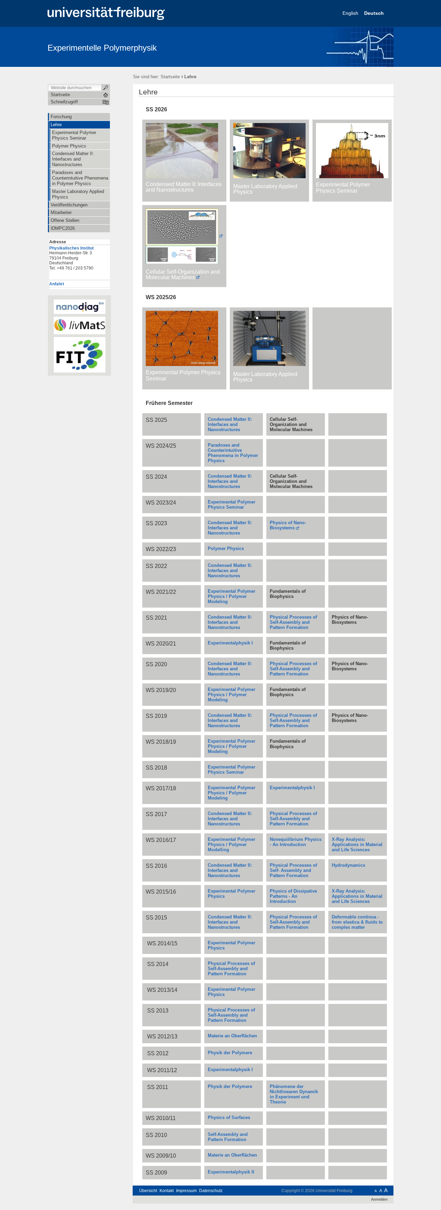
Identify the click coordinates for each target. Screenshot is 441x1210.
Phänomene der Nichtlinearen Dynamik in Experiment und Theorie (294, 1094)
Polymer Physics (226, 548)
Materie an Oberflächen (232, 1155)
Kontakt (167, 1190)
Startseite (170, 76)
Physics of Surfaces (229, 1117)
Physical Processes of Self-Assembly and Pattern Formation (293, 922)
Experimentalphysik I (230, 642)
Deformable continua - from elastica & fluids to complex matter (357, 922)
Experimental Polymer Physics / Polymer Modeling (231, 596)
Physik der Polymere (230, 1052)
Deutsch (374, 13)
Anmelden (379, 1199)
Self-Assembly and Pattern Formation (228, 1137)
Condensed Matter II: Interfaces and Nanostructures (230, 922)
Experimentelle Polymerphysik (102, 47)
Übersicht (148, 1190)
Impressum (186, 1190)
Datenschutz (211, 1190)
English (351, 13)
